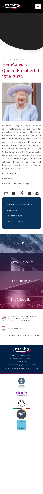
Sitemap (20, 361)
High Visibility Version (20, 356)
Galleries (12, 210)
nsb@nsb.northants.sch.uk (24, 335)
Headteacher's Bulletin (20, 204)
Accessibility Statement (20, 358)
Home (4, 60)
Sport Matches (15, 222)
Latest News (15, 216)
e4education (33, 368)
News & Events (17, 60)
